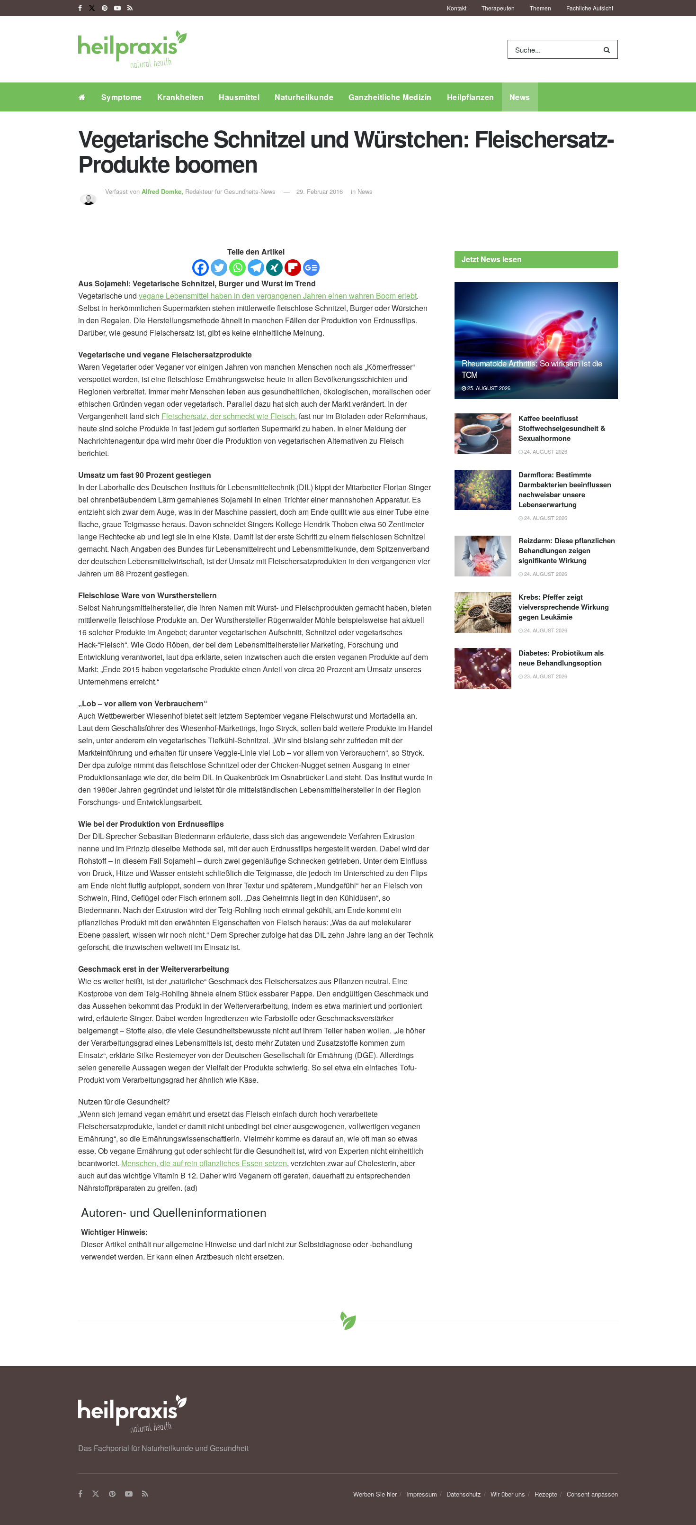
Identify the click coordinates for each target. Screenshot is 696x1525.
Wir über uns (508, 1493)
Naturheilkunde (304, 96)
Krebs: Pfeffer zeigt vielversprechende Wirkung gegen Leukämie (563, 607)
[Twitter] (219, 267)
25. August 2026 (488, 388)
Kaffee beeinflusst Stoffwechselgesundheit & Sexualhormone (562, 428)
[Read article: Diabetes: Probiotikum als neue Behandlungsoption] (483, 668)
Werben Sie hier (375, 1493)
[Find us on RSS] (130, 8)
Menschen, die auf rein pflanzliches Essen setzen (204, 1163)
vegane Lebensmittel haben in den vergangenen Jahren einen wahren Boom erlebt (278, 295)
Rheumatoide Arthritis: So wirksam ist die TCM (532, 368)
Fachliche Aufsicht (589, 8)
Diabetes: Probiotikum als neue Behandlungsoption (561, 658)
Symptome (121, 96)
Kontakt (456, 8)
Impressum (421, 1493)
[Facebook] (200, 267)
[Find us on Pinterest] (104, 8)
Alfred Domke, (163, 191)
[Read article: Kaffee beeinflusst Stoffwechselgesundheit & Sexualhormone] (483, 433)
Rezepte (546, 1493)
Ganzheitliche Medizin (390, 96)
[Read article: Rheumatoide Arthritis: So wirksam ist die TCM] (536, 340)
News (519, 96)
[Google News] (311, 267)
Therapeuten (498, 8)
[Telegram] (256, 267)
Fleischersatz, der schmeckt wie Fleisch (228, 416)
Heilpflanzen (470, 96)
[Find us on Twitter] (92, 8)
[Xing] (274, 267)
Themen (540, 8)
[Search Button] (608, 49)
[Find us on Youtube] (117, 8)
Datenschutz (463, 1493)
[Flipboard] (293, 267)
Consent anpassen (592, 1493)
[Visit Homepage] (132, 49)
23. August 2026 (545, 676)
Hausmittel (239, 96)
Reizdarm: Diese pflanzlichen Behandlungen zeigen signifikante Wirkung (566, 550)
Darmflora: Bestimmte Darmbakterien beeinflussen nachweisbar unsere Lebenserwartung (564, 489)
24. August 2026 (545, 451)
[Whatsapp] (237, 267)
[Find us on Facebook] (80, 8)
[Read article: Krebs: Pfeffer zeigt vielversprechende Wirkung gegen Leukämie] (483, 612)
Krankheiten (180, 96)
